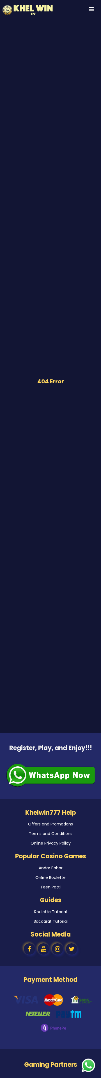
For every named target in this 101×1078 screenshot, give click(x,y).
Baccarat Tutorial (51, 921)
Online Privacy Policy (51, 843)
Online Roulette (50, 877)
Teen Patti (50, 887)
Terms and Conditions (50, 833)
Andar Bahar (51, 868)
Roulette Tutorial (50, 912)
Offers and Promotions (50, 824)
